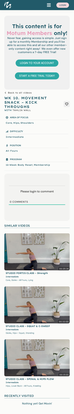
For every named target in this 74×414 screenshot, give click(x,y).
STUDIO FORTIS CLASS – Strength (27, 273)
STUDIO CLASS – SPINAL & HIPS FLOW (30, 379)
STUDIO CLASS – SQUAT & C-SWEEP (28, 326)
